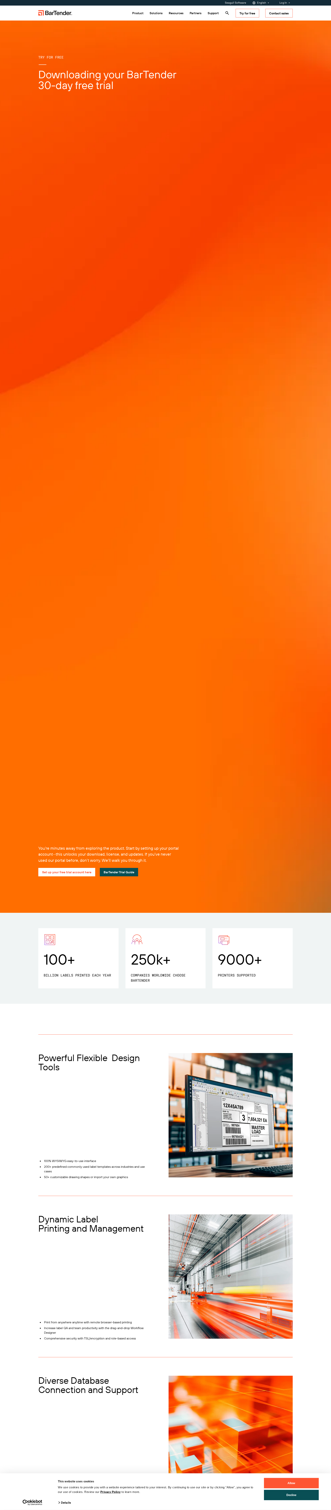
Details (66, 1502)
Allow (291, 1483)
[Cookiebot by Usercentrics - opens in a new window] (32, 1502)
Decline (291, 1494)
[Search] (227, 13)
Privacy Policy (110, 1492)
